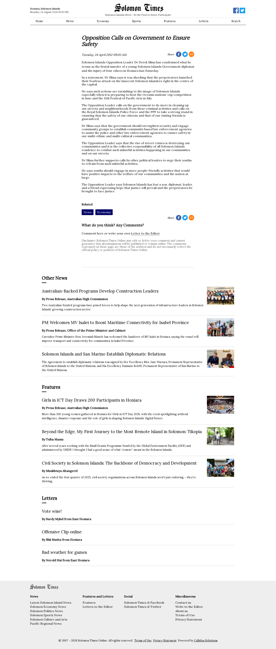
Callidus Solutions (206, 640)
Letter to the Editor (145, 233)
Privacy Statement (188, 619)
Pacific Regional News (46, 623)
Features (170, 21)
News (70, 21)
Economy (103, 21)
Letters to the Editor (98, 607)
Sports (136, 21)
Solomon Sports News (46, 615)
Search (236, 21)
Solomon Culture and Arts (48, 619)
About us (181, 611)
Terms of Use (185, 615)
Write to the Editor (189, 607)
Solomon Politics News (46, 611)
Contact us (183, 602)
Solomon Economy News (48, 607)
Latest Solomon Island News (50, 602)
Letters (203, 21)
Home (39, 21)
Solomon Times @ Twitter (142, 607)
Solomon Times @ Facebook (144, 602)
